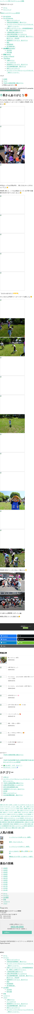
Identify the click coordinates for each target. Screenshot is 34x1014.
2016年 (5, 888)
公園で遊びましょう (13, 667)
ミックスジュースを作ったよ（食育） (20, 837)
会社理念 (9, 50)
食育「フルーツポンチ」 (16, 842)
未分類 (5, 791)
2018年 (5, 884)
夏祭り (23, 822)
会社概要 (6, 897)
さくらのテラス (11, 62)
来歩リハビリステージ (13, 20)
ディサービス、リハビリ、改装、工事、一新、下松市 (16, 806)
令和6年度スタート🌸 (13, 695)
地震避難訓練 (18, 822)
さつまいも (28, 804)
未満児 (29, 824)
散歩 (26, 824)
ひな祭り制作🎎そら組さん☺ (15, 742)
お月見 (10, 804)
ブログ (5, 903)
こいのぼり (15, 804)
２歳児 (23, 828)
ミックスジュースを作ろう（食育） (19, 846)
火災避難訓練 (4, 826)
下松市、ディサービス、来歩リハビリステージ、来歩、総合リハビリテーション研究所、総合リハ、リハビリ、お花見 (17, 810)
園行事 (12, 822)
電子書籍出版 (11, 46)
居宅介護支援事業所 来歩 (10, 787)
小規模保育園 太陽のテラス (15, 32)
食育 (16, 828)
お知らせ (6, 777)
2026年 (5, 868)
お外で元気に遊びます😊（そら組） (17, 704)
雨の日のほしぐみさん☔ (10, 767)
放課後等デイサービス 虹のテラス (17, 40)
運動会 (13, 828)
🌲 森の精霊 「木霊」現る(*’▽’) (12, 765)
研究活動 (9, 52)
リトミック (13, 808)
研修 (4, 899)
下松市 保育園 (23, 808)
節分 (11, 826)
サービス (6, 895)
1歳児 (1, 804)
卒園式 (9, 822)
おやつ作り (5, 804)
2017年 (5, 886)
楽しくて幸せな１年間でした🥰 (16, 732)
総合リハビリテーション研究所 (18, 761)
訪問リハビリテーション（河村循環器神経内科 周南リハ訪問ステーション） (20, 29)
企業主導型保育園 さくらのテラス (17, 34)
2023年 (5, 874)
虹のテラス (2, 828)
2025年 (5, 870)
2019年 (5, 882)
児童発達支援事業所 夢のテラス (16, 22)
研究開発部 (10, 44)
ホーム (5, 8)
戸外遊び (29, 760)
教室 (8, 42)
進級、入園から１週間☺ (14, 723)
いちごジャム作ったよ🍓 (14, 714)
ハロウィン (7, 808)
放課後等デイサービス (19, 824)
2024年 (5, 872)
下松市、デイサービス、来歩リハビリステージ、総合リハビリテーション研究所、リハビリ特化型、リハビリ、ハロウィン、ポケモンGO (17, 814)
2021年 (5, 878)
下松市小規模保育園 (21, 760)
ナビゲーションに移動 (17, 1)
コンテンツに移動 (5, 1)
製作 (7, 828)
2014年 (5, 890)
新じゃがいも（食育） (13, 657)
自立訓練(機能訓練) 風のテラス (16, 66)
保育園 (3, 822)
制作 (6, 822)
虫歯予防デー (30, 826)
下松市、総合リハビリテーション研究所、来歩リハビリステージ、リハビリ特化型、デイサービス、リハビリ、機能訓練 (16, 818)
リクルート (6, 901)
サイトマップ (7, 10)
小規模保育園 (5, 824)
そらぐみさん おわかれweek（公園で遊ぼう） (20, 686)
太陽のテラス (11, 60)
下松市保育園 (11, 760)
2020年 (5, 880)
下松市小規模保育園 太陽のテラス (10, 90)
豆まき (9, 828)
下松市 (5, 760)
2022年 (5, 876)
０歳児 (19, 828)
